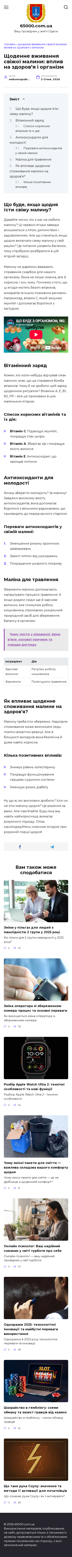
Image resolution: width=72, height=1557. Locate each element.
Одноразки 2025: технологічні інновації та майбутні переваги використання (31, 1329)
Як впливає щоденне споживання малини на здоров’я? (30, 171)
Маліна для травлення (33, 159)
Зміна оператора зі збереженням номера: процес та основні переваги (35, 1008)
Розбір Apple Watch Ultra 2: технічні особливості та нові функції (34, 1087)
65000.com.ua (36, 25)
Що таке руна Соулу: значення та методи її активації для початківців (35, 1488)
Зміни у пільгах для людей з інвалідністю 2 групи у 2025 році (32, 930)
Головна (10, 44)
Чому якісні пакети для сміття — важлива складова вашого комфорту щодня (36, 1167)
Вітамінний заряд (30, 120)
